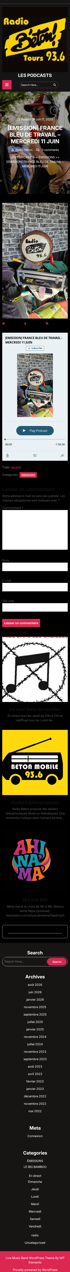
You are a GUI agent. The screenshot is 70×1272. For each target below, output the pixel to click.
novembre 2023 (35, 1051)
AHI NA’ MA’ (35, 900)
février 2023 (35, 1081)
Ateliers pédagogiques (35, 802)
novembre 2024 (35, 1037)
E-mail (6, 580)
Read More (33, 669)
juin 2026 (35, 992)
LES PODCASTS (35, 75)
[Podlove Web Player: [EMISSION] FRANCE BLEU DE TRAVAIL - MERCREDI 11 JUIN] (35, 397)
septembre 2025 (35, 1014)
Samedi (35, 1219)
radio (35, 1235)
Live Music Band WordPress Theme (30, 1258)
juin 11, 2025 (14, 322)
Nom (5, 560)
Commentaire (12, 508)
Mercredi (35, 1211)
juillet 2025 (35, 1022)
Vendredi (35, 1226)
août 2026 (35, 985)
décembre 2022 (35, 1096)
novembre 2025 (35, 1007)
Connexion (35, 1136)
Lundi (35, 1196)
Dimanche (35, 1182)
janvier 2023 (35, 1089)
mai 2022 (35, 1111)
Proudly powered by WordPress (35, 1270)
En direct (35, 1176)
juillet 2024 (35, 1044)
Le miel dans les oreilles (35, 709)
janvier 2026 (35, 999)
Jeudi (35, 1189)
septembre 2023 (35, 1059)
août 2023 (35, 1066)
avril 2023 (35, 1074)
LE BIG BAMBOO (35, 1167)
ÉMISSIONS (47, 157)
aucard (16, 467)
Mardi (35, 1204)
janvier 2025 (35, 1029)
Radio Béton (36, 322)
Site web (8, 601)
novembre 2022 (35, 1103)
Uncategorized (35, 1242)
